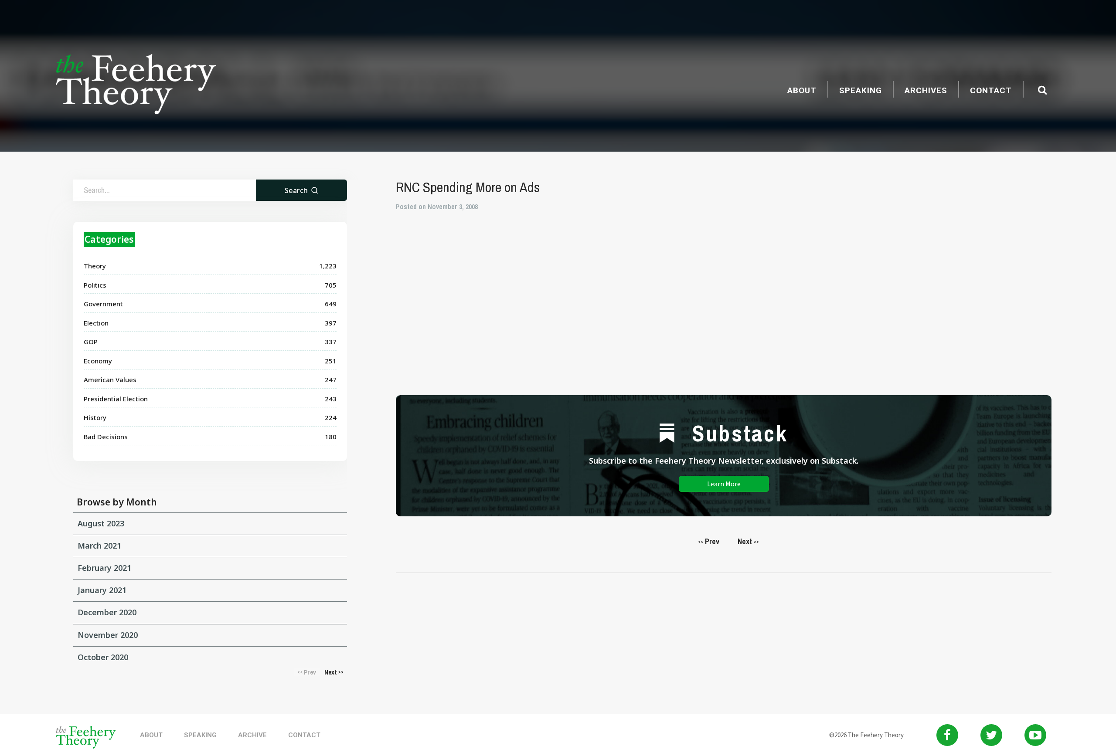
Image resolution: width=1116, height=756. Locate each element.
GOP (91, 341)
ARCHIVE (252, 735)
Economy (98, 360)
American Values (110, 379)
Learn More (724, 483)
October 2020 (103, 657)
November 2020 (108, 635)
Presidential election (116, 398)
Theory (95, 265)
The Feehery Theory (136, 85)
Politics (95, 285)
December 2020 (107, 612)
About (802, 90)
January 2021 (102, 590)
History (95, 417)
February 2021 (104, 568)
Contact (991, 90)
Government (103, 303)
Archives (926, 90)
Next (748, 541)
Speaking (860, 90)
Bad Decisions (106, 436)
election (96, 323)
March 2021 (99, 545)
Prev (708, 541)
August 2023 (101, 523)
